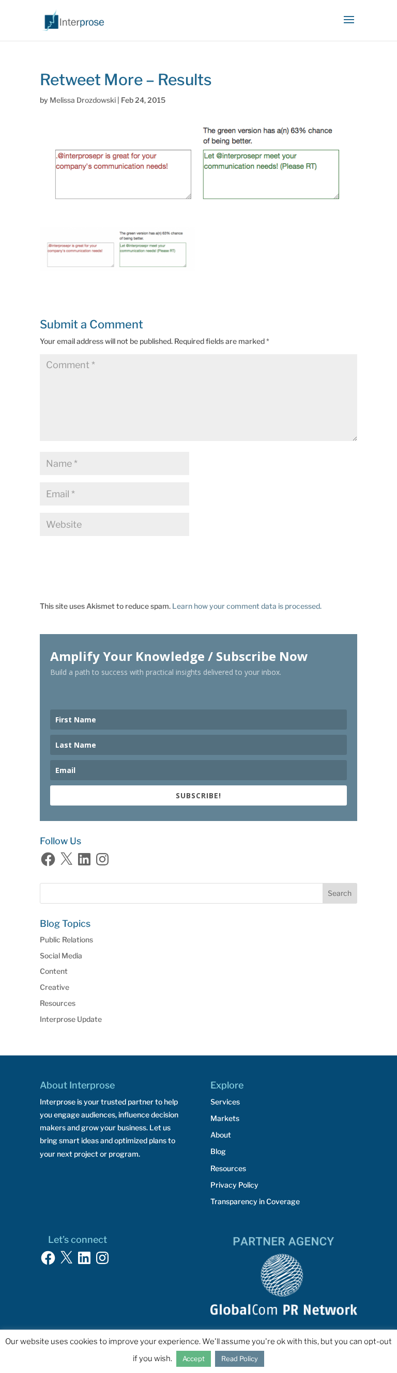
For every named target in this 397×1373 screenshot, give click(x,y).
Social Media (61, 955)
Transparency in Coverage (255, 1201)
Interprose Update (71, 1019)
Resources (57, 1003)
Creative (54, 987)
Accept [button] (193, 1358)
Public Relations (66, 939)
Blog (218, 1151)
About (220, 1134)
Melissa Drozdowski (83, 100)
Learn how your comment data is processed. (247, 606)
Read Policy (239, 1358)
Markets (224, 1118)
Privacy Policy (234, 1184)
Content (54, 971)
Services (225, 1101)
